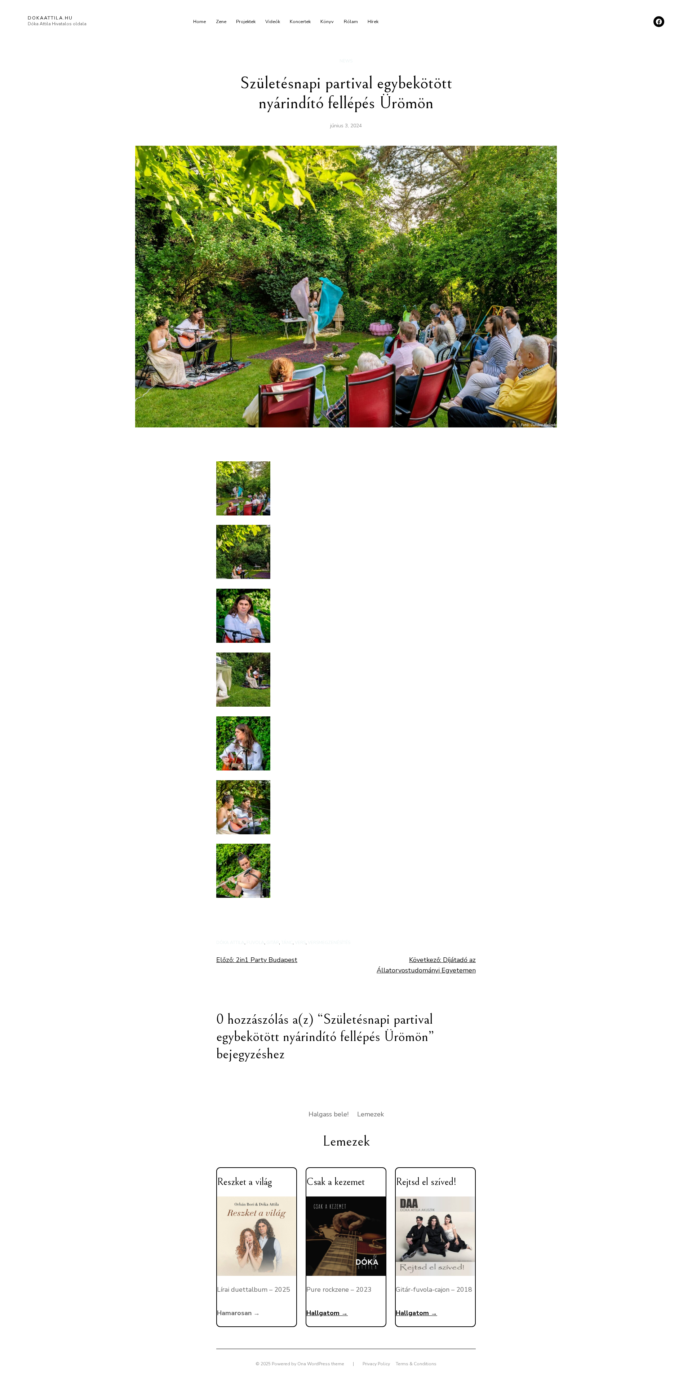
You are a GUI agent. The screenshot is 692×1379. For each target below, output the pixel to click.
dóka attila (230, 942)
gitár (272, 942)
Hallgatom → (327, 1313)
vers (300, 942)
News (346, 61)
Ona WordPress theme (320, 1364)
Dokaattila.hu (50, 18)
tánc (287, 942)
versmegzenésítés (329, 942)
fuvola (255, 942)
